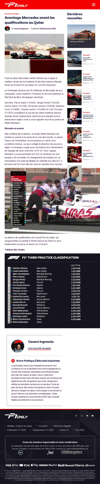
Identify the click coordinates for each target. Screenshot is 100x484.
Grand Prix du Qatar (12, 14)
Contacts (43, 426)
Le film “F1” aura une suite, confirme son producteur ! (88, 136)
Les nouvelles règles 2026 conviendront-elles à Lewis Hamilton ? (87, 99)
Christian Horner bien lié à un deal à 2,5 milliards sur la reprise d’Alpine (88, 118)
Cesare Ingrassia (21, 28)
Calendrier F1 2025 (16, 430)
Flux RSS (79, 430)
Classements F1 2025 (43, 430)
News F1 (64, 430)
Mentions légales (62, 426)
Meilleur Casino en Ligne (19, 426)
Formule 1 (73, 36)
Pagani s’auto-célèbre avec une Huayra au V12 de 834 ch (88, 79)
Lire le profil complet (39, 348)
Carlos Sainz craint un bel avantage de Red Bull (88, 174)
